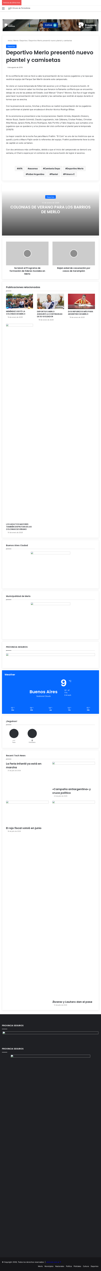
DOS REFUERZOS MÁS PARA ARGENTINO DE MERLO (80, 312)
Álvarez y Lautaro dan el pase (72, 1002)
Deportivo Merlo (75, 168)
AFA (20, 168)
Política (69, 1266)
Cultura (86, 1266)
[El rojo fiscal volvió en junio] (27, 813)
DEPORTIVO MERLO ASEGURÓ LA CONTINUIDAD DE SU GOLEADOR (49, 314)
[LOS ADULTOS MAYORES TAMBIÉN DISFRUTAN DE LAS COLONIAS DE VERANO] (19, 423)
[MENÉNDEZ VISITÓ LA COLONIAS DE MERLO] (19, 301)
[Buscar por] (97, 9)
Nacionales (59, 1266)
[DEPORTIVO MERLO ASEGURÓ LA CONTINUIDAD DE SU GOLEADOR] (50, 301)
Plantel (54, 174)
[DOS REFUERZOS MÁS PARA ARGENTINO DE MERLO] (81, 301)
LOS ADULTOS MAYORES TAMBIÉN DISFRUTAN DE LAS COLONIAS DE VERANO (19, 527)
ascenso (33, 168)
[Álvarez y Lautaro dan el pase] (73, 900)
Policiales (77, 1266)
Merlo (16, 40)
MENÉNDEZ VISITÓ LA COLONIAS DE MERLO (15, 312)
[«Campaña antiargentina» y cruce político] (73, 774)
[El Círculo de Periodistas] (19, 8)
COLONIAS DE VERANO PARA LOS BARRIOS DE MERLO (50, 209)
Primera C (69, 174)
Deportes (23, 40)
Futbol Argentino (35, 174)
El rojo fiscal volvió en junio (23, 828)
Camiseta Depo (52, 168)
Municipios (49, 1266)
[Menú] (3, 9)
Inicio (9, 40)
